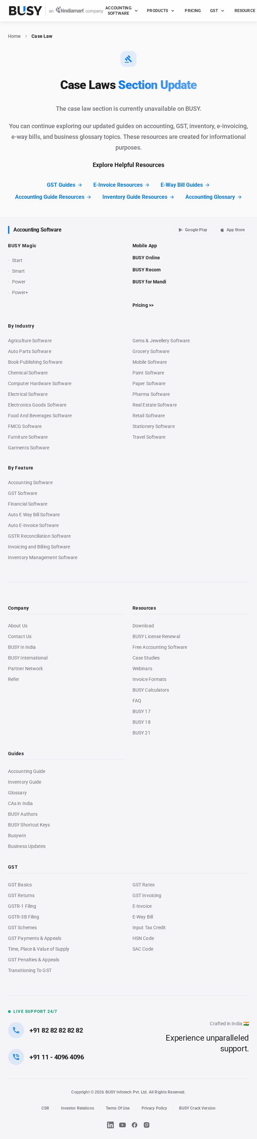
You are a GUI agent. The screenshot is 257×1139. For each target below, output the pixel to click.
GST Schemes (22, 927)
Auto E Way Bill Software (34, 514)
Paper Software (149, 383)
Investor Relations (77, 1108)
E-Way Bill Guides (182, 185)
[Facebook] (134, 1125)
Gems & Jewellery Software (161, 340)
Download (143, 625)
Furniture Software (28, 437)
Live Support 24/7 (35, 1011)
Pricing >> (143, 305)
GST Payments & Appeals (34, 938)
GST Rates (144, 884)
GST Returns (21, 895)
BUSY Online (146, 257)
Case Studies (146, 658)
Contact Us (19, 636)
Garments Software (28, 447)
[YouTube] (122, 1125)
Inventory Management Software (42, 557)
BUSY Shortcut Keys (29, 824)
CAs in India (20, 803)
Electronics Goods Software (37, 405)
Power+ (20, 292)
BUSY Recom (147, 269)
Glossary (17, 792)
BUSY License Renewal (156, 636)
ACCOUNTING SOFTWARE (118, 11)
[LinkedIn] (110, 1125)
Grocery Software (151, 351)
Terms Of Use (118, 1108)
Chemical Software (28, 372)
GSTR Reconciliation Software (39, 536)
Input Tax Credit (149, 927)
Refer (13, 679)
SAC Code (143, 949)
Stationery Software (154, 426)
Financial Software (28, 504)
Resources (144, 608)
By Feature (20, 467)
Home (14, 36)
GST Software (22, 493)
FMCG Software (24, 426)
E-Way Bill (143, 916)
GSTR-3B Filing (23, 916)
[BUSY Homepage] (56, 10)
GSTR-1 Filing (22, 906)
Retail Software (149, 415)
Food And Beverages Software (40, 415)
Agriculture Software (30, 340)
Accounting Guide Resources (49, 197)
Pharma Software (151, 394)
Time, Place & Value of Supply (38, 949)
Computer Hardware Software (39, 383)
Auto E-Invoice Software (33, 525)
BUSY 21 (142, 732)
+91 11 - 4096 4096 (56, 1057)
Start (18, 261)
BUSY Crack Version (197, 1108)
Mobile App (145, 245)
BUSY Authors (22, 814)
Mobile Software (150, 362)
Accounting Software (37, 230)
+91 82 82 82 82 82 (56, 1030)
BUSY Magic (22, 245)
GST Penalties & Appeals (33, 959)
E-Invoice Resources (118, 185)
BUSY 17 (142, 711)
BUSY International (28, 658)
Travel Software (149, 437)
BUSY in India (22, 647)
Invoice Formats (149, 679)
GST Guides (61, 185)
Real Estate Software (155, 405)
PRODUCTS (157, 10)
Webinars (142, 668)
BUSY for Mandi (149, 281)
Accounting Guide (26, 771)
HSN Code (143, 938)
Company (18, 608)
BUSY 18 (142, 722)
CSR (45, 1108)
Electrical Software (28, 394)
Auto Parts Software (29, 351)
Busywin (17, 835)
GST (214, 10)
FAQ (137, 700)
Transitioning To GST (30, 970)
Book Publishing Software (35, 362)
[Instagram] (146, 1125)
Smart (18, 271)
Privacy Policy (154, 1108)
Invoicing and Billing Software (39, 546)
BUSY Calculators (151, 690)
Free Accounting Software (160, 647)
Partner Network (25, 668)
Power (18, 281)
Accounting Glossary (210, 197)
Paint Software (148, 372)
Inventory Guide (24, 782)
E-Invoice (142, 906)
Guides (16, 753)
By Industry (21, 326)
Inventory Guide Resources (134, 197)
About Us (17, 625)
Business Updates (27, 846)
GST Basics (20, 884)
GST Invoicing (147, 895)
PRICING (193, 10)
